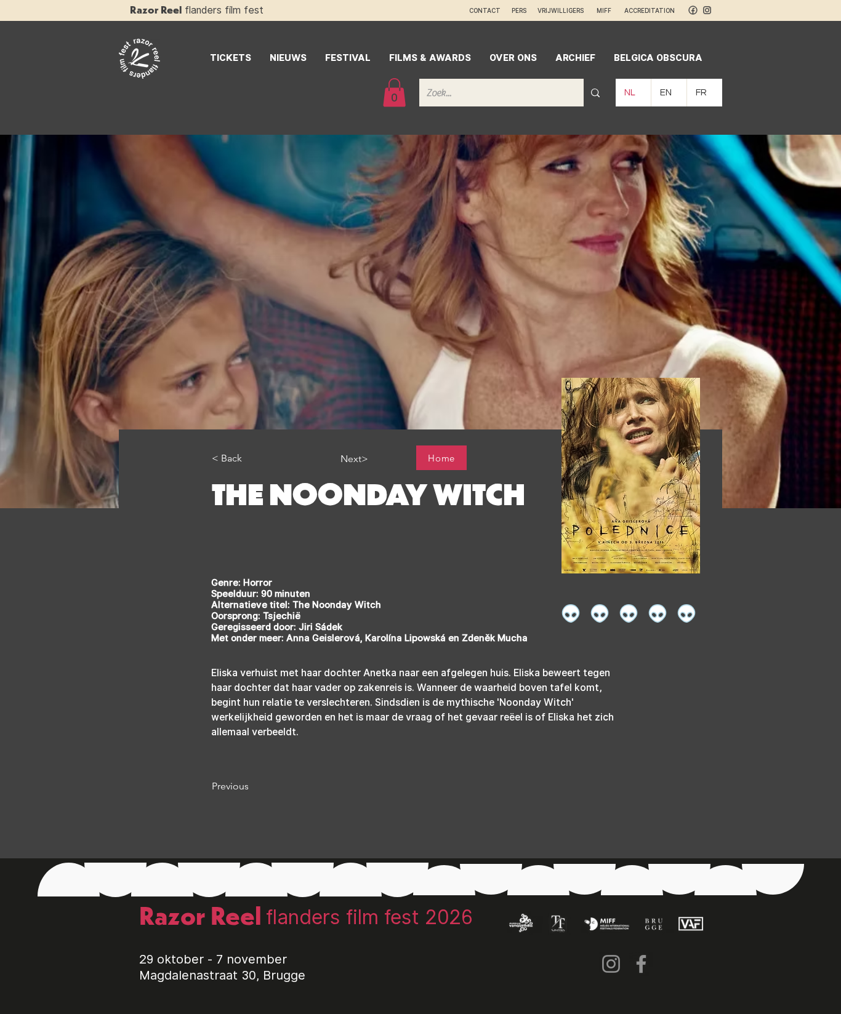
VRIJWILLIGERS (560, 10)
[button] (394, 92)
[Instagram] (611, 964)
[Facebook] (641, 964)
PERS (519, 10)
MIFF (609, 10)
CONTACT (485, 10)
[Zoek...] (595, 92)
